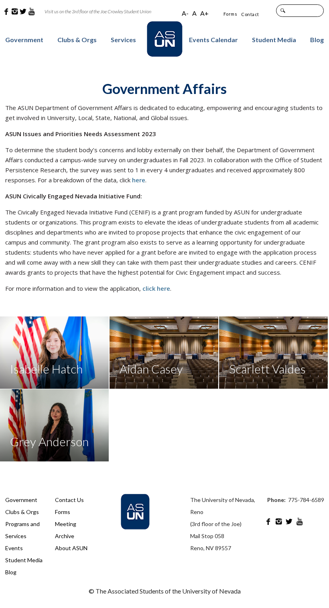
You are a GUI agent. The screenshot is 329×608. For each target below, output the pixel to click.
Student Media (274, 39)
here (138, 180)
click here (156, 288)
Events (14, 548)
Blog (317, 39)
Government (24, 39)
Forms (230, 13)
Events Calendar (213, 39)
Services (123, 39)
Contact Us (69, 499)
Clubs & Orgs (77, 39)
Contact (250, 14)
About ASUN (71, 548)
